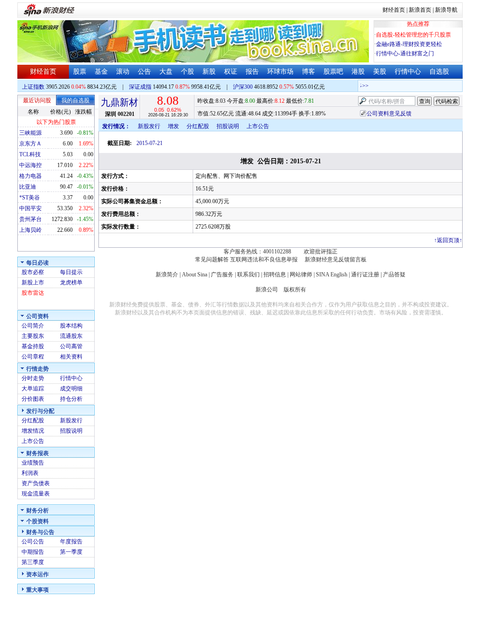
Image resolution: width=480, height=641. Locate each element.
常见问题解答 (212, 259)
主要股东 (33, 336)
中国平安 (30, 208)
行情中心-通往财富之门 (405, 53)
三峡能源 (30, 133)
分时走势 (33, 378)
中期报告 (33, 552)
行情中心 (408, 71)
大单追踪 (33, 388)
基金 (101, 71)
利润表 (30, 473)
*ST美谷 (29, 197)
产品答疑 (394, 274)
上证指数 (33, 87)
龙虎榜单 (71, 282)
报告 (252, 71)
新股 (209, 71)
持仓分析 (71, 399)
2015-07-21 (149, 143)
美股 (379, 71)
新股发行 (71, 420)
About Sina (194, 274)
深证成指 (140, 87)
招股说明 (71, 430)
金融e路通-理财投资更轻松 (409, 44)
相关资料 (71, 356)
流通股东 (71, 336)
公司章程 (33, 356)
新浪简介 (167, 274)
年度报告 (71, 541)
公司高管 (71, 346)
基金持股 (33, 346)
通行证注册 (365, 274)
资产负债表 (36, 483)
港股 (358, 71)
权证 (230, 71)
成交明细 (71, 388)
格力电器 (30, 176)
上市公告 (33, 441)
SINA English (331, 274)
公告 (144, 71)
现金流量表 (36, 493)
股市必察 (33, 272)
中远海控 (30, 165)
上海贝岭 (30, 230)
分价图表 (33, 399)
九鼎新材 (119, 102)
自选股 (439, 71)
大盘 (165, 71)
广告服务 (222, 274)
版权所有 (295, 289)
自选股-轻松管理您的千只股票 (413, 34)
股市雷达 (33, 293)
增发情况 (33, 430)
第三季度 (33, 562)
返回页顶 (448, 240)
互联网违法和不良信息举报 (264, 259)
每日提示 (71, 272)
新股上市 (33, 282)
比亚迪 (27, 186)
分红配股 (33, 420)
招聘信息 (274, 274)
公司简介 (33, 325)
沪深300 (243, 87)
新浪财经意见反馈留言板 (336, 259)
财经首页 (393, 10)
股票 (79, 71)
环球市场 (280, 71)
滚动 (122, 71)
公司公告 (33, 541)
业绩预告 (33, 462)
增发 (173, 126)
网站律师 (301, 274)
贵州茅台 (30, 219)
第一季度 (71, 552)
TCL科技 (30, 154)
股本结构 (71, 325)
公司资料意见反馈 (389, 113)
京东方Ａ (30, 143)
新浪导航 (446, 10)
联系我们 (248, 274)
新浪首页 (420, 10)
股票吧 (333, 71)
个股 (187, 71)
